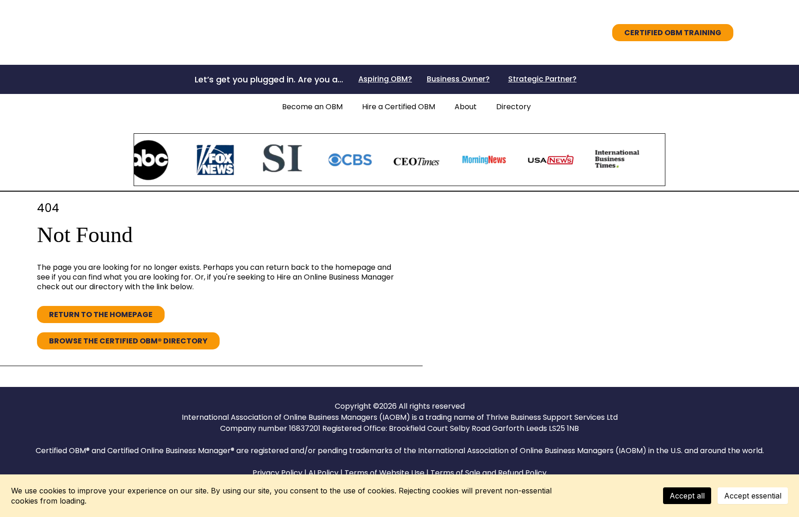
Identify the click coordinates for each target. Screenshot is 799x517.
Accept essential (752, 495)
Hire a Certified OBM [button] (398, 106)
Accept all (687, 495)
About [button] (466, 106)
